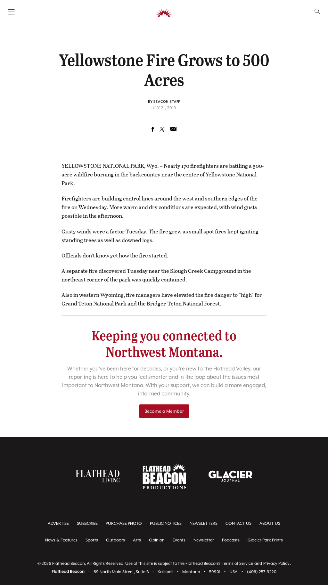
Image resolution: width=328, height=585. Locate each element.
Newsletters (203, 523)
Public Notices (166, 523)
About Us (269, 523)
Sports (92, 540)
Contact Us (238, 523)
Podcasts (231, 540)
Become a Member (164, 411)
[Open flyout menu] (11, 11)
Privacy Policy (276, 563)
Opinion (157, 540)
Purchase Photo (124, 523)
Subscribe (87, 523)
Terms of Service (237, 563)
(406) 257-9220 (261, 571)
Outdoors (115, 540)
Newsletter (203, 540)
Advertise (58, 523)
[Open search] (317, 11)
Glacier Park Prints (265, 540)
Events (179, 540)
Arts (137, 540)
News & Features (61, 540)
